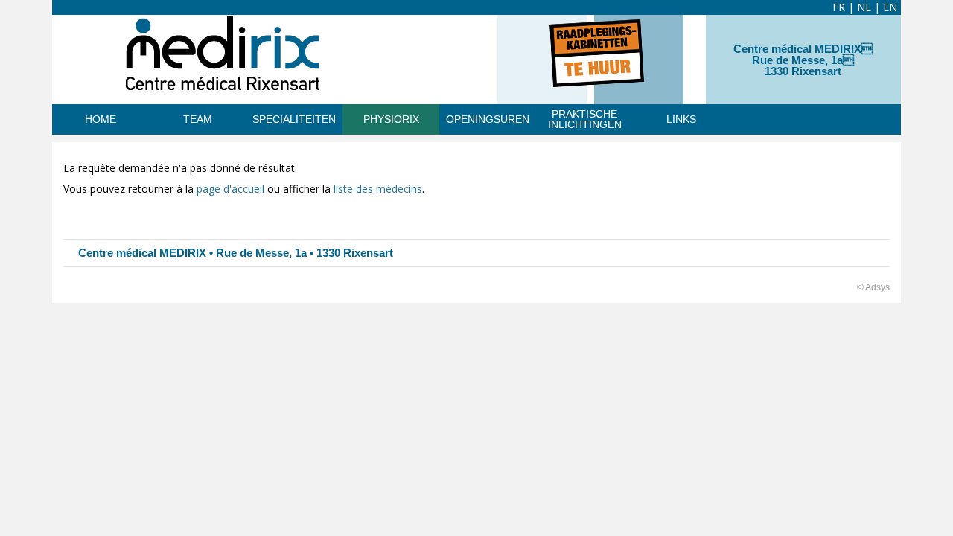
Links (681, 119)
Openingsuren (487, 119)
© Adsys (873, 287)
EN (890, 7)
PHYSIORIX (391, 119)
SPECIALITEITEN (294, 119)
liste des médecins (378, 189)
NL (864, 7)
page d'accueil (230, 189)
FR (838, 7)
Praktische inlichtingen (585, 119)
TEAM (197, 119)
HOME (100, 119)
